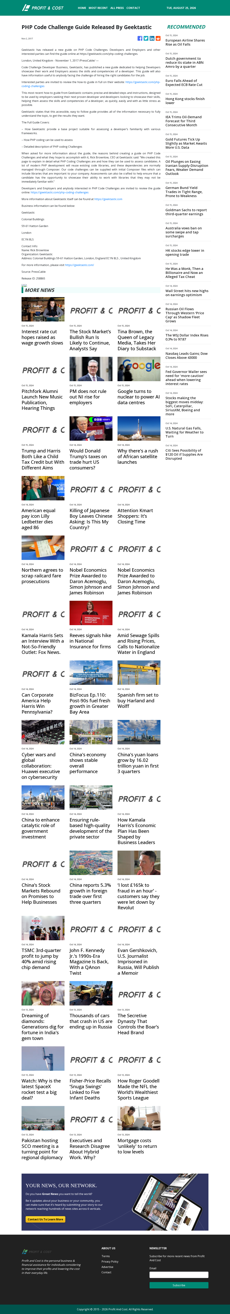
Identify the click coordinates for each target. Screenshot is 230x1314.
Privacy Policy (110, 1261)
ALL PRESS (117, 8)
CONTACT (133, 8)
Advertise (107, 1267)
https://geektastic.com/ (79, 265)
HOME (82, 8)
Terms (106, 1256)
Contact (106, 1272)
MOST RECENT (98, 8)
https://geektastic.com (108, 199)
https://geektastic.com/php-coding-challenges (60, 192)
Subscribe (179, 1285)
